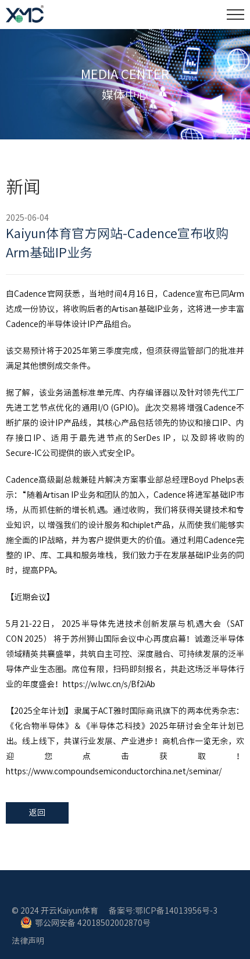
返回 (37, 813)
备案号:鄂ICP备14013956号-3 (163, 911)
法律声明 (28, 941)
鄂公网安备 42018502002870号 (93, 923)
